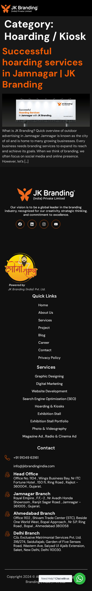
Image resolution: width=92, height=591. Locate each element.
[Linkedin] (32, 224)
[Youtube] (56, 224)
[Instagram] (44, 224)
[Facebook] (20, 224)
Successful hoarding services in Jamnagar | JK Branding (42, 67)
